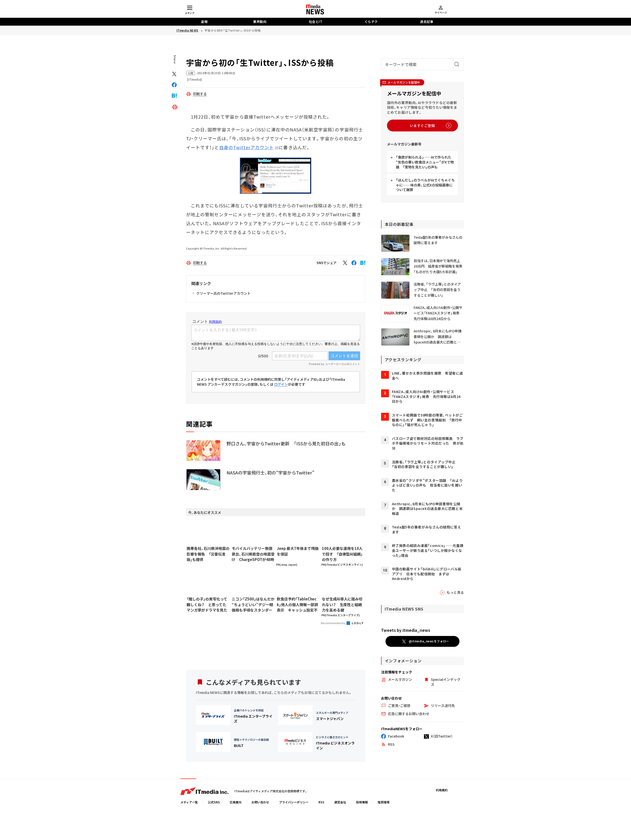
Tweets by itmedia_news (405, 630)
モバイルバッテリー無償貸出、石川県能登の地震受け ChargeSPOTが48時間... (253, 554)
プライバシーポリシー (294, 802)
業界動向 (259, 21)
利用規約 (442, 790)
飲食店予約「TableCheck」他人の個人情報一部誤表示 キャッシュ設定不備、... (297, 604)
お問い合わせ (260, 802)
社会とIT (315, 21)
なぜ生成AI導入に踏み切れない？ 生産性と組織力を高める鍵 (342, 604)
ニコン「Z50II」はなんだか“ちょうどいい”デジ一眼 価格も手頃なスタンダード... (253, 604)
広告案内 (236, 802)
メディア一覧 (189, 802)
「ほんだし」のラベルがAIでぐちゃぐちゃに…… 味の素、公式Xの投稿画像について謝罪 (425, 185)
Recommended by (333, 623)
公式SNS (214, 802)
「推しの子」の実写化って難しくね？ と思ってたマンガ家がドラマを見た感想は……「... (207, 604)
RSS (321, 802)
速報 (204, 21)
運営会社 (340, 802)
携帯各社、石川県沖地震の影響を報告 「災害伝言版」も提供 (208, 554)
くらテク (371, 21)
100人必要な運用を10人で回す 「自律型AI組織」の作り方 (342, 554)
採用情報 (362, 802)
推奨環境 (383, 802)
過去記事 (426, 21)
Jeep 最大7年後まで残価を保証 (297, 551)
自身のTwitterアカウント (246, 147)
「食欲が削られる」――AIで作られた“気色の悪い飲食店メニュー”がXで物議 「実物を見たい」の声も (425, 162)
